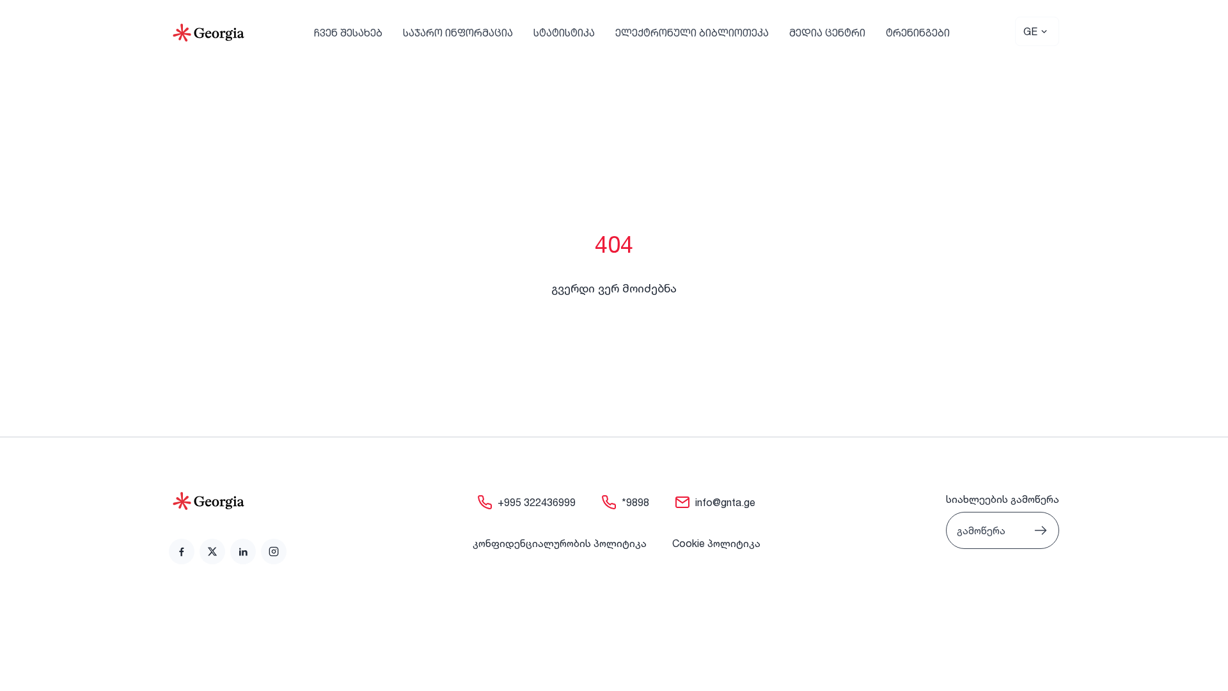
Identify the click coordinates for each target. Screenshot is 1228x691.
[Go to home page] (228, 501)
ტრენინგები (918, 32)
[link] (181, 551)
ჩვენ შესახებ (348, 32)
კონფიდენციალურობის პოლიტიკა (560, 543)
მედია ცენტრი (827, 32)
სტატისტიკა (564, 32)
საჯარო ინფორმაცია (458, 32)
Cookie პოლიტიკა (716, 543)
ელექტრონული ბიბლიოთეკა (692, 32)
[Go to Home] (208, 32)
